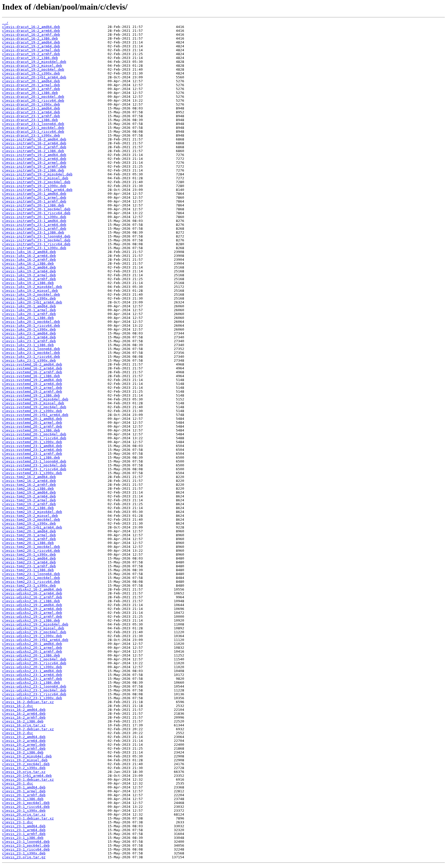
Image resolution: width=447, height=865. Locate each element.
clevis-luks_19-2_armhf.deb (29, 279)
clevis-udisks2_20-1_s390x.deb (32, 667)
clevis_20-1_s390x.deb (24, 810)
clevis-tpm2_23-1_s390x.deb (29, 585)
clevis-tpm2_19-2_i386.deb (28, 508)
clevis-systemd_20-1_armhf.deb (32, 426)
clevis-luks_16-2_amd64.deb (29, 252)
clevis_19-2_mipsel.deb (25, 760)
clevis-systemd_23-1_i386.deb (31, 457)
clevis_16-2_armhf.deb (24, 717)
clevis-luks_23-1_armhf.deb (29, 341)
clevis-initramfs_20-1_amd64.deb (34, 194)
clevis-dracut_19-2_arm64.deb (31, 46)
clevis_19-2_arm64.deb (24, 741)
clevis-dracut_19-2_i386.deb (30, 58)
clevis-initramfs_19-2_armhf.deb (34, 166)
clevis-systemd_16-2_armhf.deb (32, 372)
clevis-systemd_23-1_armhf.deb (32, 454)
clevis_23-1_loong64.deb (26, 842)
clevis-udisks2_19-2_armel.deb (32, 613)
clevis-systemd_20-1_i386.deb (31, 430)
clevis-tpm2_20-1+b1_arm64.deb (32, 527)
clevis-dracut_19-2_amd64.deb (31, 42)
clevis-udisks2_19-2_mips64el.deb (35, 624)
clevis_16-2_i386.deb (22, 721)
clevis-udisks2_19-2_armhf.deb (32, 616)
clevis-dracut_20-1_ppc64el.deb (33, 97)
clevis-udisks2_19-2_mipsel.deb (33, 628)
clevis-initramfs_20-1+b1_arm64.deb (37, 190)
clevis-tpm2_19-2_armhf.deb (29, 504)
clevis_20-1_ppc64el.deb (26, 803)
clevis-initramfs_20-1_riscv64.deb (36, 213)
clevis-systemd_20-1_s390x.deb (32, 442)
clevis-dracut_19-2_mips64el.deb (34, 62)
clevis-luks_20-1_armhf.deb (29, 314)
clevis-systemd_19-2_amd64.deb (32, 380)
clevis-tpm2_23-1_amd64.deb (29, 558)
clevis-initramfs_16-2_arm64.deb (34, 143)
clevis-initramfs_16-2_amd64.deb (34, 139)
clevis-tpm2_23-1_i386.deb (28, 570)
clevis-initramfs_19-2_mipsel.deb (35, 178)
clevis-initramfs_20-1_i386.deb (33, 205)
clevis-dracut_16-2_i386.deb (30, 38)
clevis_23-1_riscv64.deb (26, 849)
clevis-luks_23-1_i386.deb (28, 345)
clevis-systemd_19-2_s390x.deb (32, 411)
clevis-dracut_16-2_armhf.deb (31, 34)
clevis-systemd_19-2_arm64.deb (32, 384)
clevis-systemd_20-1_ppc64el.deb (34, 434)
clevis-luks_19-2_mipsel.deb (30, 291)
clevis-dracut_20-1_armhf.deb (31, 89)
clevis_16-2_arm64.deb (24, 713)
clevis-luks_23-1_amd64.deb (29, 333)
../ (5, 23)
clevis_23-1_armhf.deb (24, 834)
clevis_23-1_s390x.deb (24, 853)
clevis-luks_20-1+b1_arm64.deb (32, 302)
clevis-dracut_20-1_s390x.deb (31, 104)
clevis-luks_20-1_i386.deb (28, 318)
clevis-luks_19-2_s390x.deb (29, 298)
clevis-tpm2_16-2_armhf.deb (29, 485)
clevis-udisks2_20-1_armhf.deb (32, 651)
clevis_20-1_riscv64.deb (26, 807)
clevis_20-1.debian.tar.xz (28, 779)
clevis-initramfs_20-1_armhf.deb (34, 201)
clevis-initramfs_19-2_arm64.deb (34, 159)
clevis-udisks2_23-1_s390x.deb (32, 698)
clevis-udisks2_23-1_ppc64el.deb (34, 690)
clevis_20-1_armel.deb (24, 791)
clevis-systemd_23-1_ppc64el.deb (34, 465)
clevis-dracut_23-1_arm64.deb (31, 112)
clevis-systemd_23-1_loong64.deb (34, 461)
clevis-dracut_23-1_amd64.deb (31, 108)
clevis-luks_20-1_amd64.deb (29, 306)
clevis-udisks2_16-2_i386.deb (31, 601)
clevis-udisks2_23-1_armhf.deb (32, 679)
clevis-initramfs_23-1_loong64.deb (36, 236)
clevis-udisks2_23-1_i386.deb (31, 682)
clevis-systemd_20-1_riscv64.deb (34, 438)
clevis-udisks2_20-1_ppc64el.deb (34, 659)
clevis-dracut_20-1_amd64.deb (31, 81)
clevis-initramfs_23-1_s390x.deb (34, 248)
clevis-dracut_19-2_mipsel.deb (32, 66)
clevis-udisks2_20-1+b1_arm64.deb (35, 640)
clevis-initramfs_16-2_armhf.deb (34, 147)
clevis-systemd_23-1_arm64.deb (32, 450)
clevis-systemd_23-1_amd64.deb (32, 446)
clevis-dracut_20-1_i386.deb (30, 93)
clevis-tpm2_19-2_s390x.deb (29, 523)
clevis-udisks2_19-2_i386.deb (31, 620)
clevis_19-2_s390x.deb (24, 768)
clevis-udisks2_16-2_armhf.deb (32, 597)
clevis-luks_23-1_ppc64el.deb (31, 353)
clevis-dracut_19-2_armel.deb (31, 50)
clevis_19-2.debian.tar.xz (28, 729)
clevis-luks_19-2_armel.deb (29, 275)
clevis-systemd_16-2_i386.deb (31, 376)
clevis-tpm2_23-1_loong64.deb (31, 574)
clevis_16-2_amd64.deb (24, 710)
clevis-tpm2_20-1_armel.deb (29, 535)
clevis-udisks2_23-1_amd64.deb (32, 671)
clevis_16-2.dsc (17, 706)
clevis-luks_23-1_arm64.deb (29, 337)
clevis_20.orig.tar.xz (24, 814)
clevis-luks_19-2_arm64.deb (29, 271)
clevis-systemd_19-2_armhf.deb (32, 391)
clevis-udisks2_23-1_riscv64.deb (34, 694)
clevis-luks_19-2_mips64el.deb (32, 287)
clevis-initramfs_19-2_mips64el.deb (37, 174)
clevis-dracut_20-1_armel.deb (31, 85)
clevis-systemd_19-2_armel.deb (32, 388)
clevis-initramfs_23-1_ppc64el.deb (36, 240)
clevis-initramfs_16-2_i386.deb (33, 151)
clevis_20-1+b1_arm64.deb (27, 776)
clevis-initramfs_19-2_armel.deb (34, 163)
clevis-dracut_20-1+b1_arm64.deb (34, 77)
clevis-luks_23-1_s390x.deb (29, 360)
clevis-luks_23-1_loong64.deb (31, 349)
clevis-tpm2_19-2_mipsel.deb (30, 516)
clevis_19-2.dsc (17, 733)
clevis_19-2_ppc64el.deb (26, 764)
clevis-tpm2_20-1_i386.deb (28, 543)
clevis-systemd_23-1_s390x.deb (32, 473)
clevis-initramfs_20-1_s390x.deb (34, 217)
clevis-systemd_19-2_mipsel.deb (33, 403)
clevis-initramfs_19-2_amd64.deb (34, 155)
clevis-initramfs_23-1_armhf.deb (34, 228)
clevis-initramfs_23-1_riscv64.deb (36, 244)
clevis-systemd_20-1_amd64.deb (32, 419)
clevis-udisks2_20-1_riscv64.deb (34, 663)
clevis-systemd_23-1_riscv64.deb (34, 469)
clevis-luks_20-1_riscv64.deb (31, 325)
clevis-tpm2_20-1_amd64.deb (29, 531)
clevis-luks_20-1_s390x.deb (29, 329)
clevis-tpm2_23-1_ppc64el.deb (31, 578)
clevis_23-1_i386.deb (22, 838)
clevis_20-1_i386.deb (22, 799)
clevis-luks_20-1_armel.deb (29, 310)
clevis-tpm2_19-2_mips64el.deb (32, 512)
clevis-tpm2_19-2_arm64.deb (29, 496)
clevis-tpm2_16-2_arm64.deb (29, 481)
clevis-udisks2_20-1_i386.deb (31, 655)
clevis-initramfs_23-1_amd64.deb (34, 221)
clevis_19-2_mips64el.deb (27, 756)
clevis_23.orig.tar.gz (24, 857)
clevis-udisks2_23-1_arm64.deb (32, 675)
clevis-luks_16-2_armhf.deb (29, 260)
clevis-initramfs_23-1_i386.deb (33, 232)
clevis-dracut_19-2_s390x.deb (31, 73)
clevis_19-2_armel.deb (24, 745)
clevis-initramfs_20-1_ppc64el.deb (36, 209)
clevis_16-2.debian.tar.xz (28, 702)
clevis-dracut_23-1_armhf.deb (31, 116)
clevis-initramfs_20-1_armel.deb (34, 197)
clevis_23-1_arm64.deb (24, 830)
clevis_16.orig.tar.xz (24, 725)
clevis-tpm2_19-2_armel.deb (29, 500)
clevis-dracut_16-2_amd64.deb (31, 27)
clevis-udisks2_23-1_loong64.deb (34, 686)
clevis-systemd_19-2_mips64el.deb (35, 399)
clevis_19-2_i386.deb (22, 752)
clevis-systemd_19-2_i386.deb (31, 395)
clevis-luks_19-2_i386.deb (28, 283)
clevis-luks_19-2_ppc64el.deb (31, 294)
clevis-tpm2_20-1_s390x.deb (29, 554)
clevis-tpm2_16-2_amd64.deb (29, 477)
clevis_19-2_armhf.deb (24, 748)
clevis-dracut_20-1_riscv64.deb (33, 100)
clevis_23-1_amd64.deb (24, 826)
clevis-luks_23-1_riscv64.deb (31, 357)
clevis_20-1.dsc (17, 783)
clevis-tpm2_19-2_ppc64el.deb (31, 519)
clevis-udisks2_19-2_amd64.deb (32, 605)
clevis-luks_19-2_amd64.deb (29, 267)
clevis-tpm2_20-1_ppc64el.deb (31, 547)
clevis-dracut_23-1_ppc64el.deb (33, 128)
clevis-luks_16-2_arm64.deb (29, 256)
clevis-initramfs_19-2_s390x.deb (34, 186)
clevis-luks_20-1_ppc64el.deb (31, 322)
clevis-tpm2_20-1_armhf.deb (29, 539)
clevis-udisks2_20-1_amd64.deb (32, 644)
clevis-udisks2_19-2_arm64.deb (32, 609)
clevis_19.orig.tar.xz (24, 772)
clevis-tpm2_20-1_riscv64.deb (31, 551)
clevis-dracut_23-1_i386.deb (30, 120)
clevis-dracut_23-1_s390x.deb (31, 135)
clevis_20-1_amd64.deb (24, 787)
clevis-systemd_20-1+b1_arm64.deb (35, 415)
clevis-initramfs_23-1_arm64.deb (34, 225)
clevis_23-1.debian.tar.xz (28, 818)
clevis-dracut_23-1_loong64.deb (33, 124)
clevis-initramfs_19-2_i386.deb (33, 170)
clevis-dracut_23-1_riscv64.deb (33, 131)
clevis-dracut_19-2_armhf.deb (31, 54)
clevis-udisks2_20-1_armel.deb (32, 648)
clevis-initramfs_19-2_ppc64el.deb (36, 182)
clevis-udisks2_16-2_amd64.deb (32, 589)
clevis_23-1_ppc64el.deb (26, 845)
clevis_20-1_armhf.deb (24, 795)
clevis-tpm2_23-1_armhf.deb (29, 566)
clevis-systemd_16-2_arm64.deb (32, 368)
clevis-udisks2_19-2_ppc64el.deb (34, 632)
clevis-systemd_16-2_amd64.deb (32, 364)
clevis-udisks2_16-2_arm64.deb (32, 593)
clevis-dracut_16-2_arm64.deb (31, 31)
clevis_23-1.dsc (17, 822)
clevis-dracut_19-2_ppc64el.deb (33, 69)
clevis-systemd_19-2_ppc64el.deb (34, 407)
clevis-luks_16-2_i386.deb (28, 263)
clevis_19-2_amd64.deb (24, 737)
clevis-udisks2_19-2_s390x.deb (32, 636)
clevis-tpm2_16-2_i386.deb (28, 488)
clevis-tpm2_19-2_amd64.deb (29, 492)
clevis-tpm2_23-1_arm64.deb (29, 562)
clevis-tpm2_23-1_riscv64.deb (31, 582)
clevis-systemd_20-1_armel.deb (32, 422)
